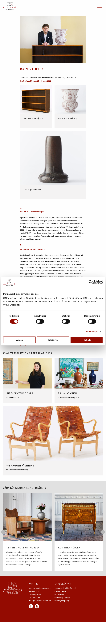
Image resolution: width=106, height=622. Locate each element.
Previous (3, 532)
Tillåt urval (53, 340)
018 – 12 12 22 (37, 597)
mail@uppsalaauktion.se (40, 600)
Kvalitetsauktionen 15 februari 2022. (35, 81)
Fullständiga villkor (62, 597)
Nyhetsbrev (59, 594)
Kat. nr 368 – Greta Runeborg (32, 249)
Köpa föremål (60, 591)
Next (103, 532)
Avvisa (19, 340)
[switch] (40, 321)
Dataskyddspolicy (62, 600)
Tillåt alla (86, 340)
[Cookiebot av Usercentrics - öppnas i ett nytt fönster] (91, 282)
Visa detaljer (91, 331)
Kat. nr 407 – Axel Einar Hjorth (33, 211)
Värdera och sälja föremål (65, 588)
